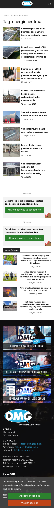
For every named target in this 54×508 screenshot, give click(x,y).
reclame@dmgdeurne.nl (26, 447)
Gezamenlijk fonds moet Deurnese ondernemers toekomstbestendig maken (34, 32)
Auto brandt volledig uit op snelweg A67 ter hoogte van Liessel (35, 289)
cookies (28, 481)
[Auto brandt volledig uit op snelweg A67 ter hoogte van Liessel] (10, 292)
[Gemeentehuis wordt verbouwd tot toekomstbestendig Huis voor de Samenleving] (11, 169)
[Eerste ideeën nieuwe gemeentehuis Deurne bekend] (11, 150)
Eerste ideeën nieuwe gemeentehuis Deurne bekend (31, 148)
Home (5, 15)
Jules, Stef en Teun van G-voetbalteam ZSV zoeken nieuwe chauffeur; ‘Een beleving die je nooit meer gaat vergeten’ (35, 275)
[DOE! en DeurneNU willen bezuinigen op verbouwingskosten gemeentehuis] (11, 96)
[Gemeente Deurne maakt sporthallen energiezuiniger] (11, 134)
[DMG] (31, 4)
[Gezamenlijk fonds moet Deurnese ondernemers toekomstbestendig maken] (11, 34)
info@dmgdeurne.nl (24, 450)
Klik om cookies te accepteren (24, 209)
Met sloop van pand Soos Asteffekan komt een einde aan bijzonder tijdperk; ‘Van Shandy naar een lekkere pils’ (35, 305)
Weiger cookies (29, 502)
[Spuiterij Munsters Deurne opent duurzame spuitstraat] (11, 117)
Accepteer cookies (29, 495)
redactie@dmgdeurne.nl (30, 443)
